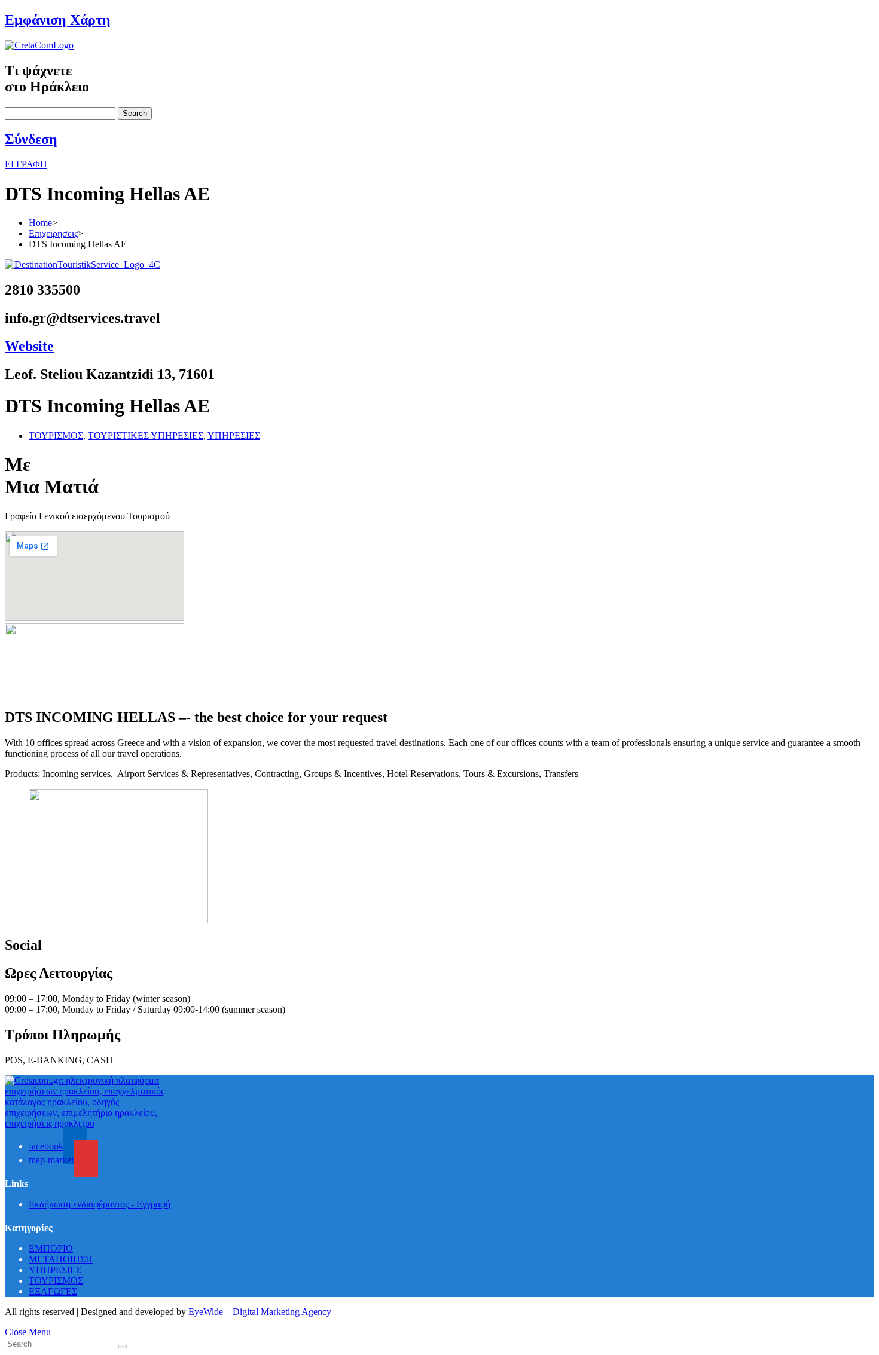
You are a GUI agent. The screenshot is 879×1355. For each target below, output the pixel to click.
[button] (26, 164)
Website (29, 346)
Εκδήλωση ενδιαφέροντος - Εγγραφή (99, 1204)
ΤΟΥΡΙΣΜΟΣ (56, 435)
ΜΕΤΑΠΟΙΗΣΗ (61, 1259)
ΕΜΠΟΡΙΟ (51, 1248)
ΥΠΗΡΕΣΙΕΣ (233, 435)
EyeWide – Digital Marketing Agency (259, 1312)
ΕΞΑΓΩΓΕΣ (53, 1291)
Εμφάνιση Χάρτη (58, 19)
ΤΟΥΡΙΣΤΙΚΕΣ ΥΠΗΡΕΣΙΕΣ (145, 435)
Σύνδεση (31, 139)
